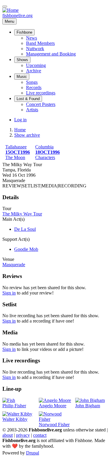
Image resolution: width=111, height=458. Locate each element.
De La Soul (25, 229)
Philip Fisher (14, 405)
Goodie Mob (26, 249)
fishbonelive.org (17, 15)
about (7, 435)
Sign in (9, 292)
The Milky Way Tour (22, 213)
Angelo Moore (52, 405)
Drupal (32, 452)
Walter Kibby (15, 419)
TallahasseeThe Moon (17, 152)
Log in (20, 119)
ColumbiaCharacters (47, 152)
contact (39, 435)
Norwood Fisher (54, 424)
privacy (23, 435)
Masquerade (13, 264)
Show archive (27, 135)
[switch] (4, 6)
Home (20, 129)
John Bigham (87, 405)
